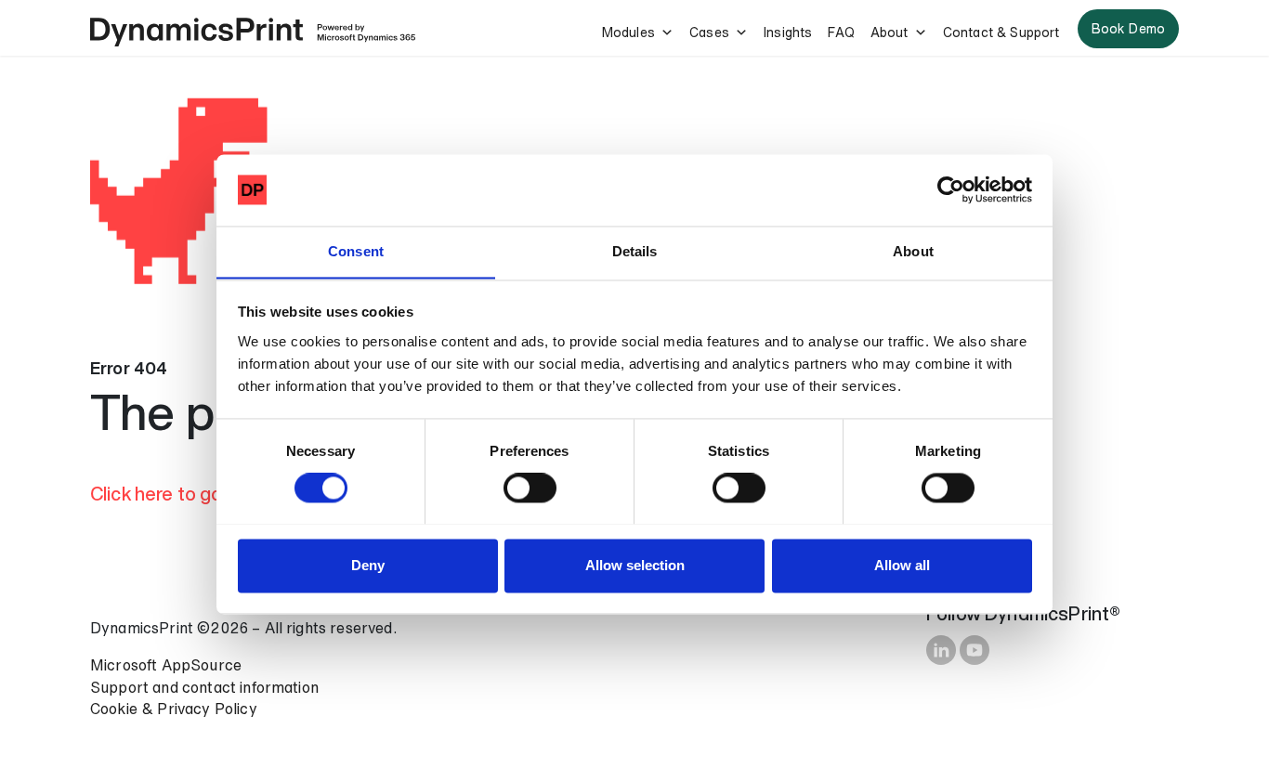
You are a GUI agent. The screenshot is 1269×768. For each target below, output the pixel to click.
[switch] (530, 487)
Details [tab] (635, 251)
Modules (628, 32)
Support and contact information (204, 687)
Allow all (902, 565)
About (889, 32)
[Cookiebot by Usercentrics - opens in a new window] (951, 189)
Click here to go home (182, 493)
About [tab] (913, 251)
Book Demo (1128, 28)
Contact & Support (1001, 32)
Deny (368, 565)
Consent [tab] (356, 251)
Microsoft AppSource (166, 665)
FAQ (841, 32)
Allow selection (635, 565)
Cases (709, 32)
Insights (788, 32)
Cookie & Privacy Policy (173, 708)
